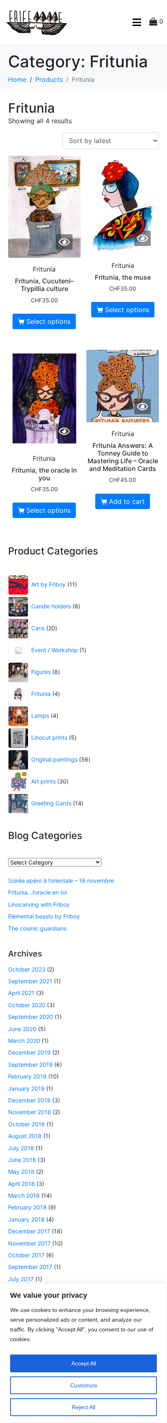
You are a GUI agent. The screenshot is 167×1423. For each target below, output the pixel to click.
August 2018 (25, 1135)
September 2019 (30, 1064)
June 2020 (22, 1028)
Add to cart (127, 501)
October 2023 (26, 969)
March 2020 (24, 1040)
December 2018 (29, 1100)
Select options (48, 321)
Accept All (83, 1363)
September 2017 (30, 1266)
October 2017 (26, 1255)
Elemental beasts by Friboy (44, 916)
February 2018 (27, 1207)
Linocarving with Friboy (39, 904)
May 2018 (21, 1171)
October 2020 (26, 1004)
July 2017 (21, 1278)
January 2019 (26, 1088)
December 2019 (29, 1052)
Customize (83, 1385)
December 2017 (29, 1231)
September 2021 (30, 981)
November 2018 (29, 1111)
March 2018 (24, 1195)
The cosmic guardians (37, 928)
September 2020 (30, 1016)
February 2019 (27, 1076)
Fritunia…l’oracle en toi (37, 892)
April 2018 (21, 1183)
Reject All (83, 1407)
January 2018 (26, 1219)
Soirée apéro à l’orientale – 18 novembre (61, 880)
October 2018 (26, 1124)
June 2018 (22, 1159)
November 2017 (29, 1243)
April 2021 (21, 992)
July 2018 (21, 1148)
